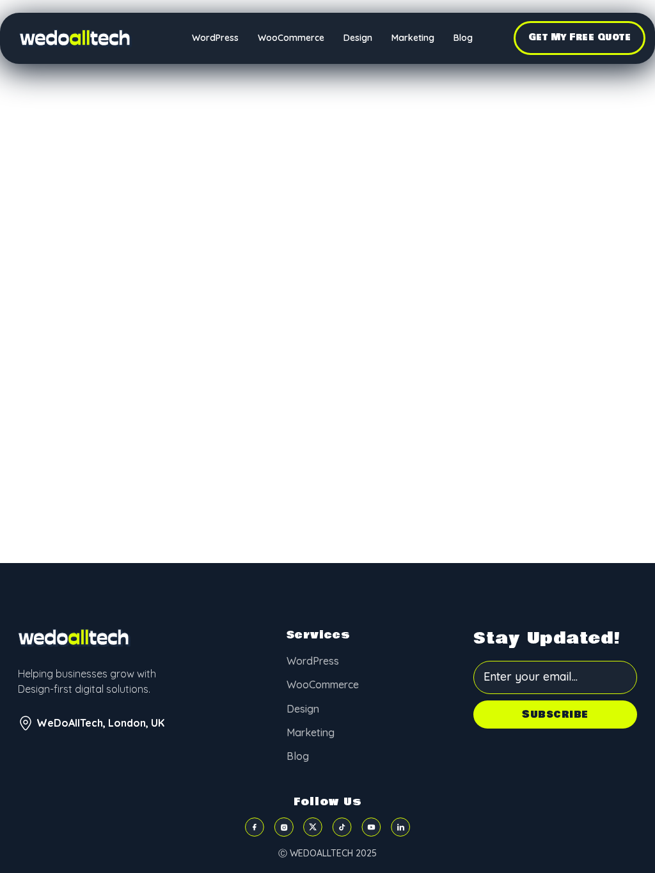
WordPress (215, 37)
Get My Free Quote (579, 37)
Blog (463, 37)
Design (357, 37)
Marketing (412, 37)
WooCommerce (291, 37)
